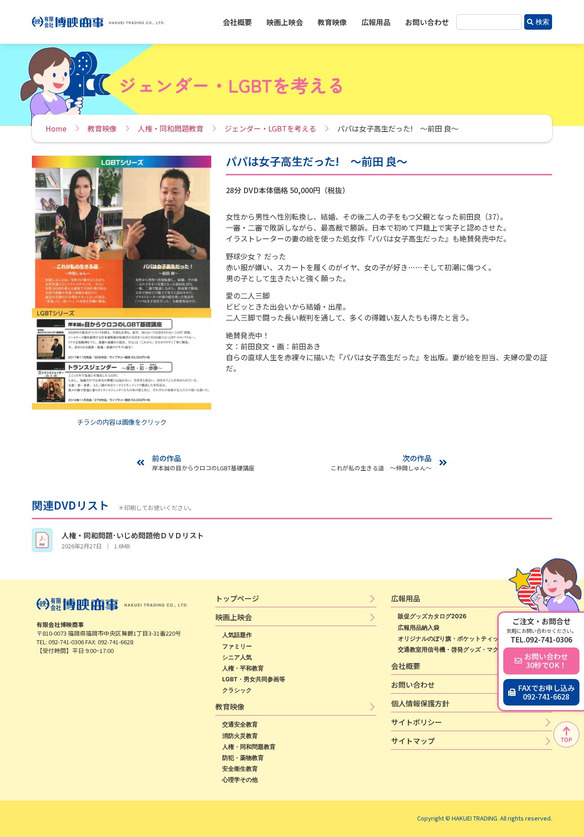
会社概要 (237, 21)
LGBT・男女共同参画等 (253, 679)
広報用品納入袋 (418, 627)
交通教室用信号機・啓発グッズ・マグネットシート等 (469, 649)
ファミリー (237, 646)
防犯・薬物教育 (243, 757)
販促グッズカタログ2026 (432, 616)
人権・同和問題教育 (170, 128)
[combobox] (488, 22)
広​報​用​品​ (405, 598)
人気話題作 (237, 635)
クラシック (237, 690)
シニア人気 (237, 657)
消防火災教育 (240, 735)
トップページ (237, 598)
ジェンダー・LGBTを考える (270, 128)
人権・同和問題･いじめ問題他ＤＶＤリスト (133, 535)
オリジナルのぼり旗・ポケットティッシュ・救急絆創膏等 (475, 638)
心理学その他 (240, 779)
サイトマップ (413, 740)
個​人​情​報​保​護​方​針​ (420, 703)
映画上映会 (284, 21)
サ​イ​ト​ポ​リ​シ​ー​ (416, 721)
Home (56, 128)
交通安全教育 (240, 724)
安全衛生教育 (240, 768)
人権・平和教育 (243, 668)
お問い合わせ (427, 21)
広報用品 (376, 21)
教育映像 (332, 21)
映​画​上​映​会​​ (233, 616)
